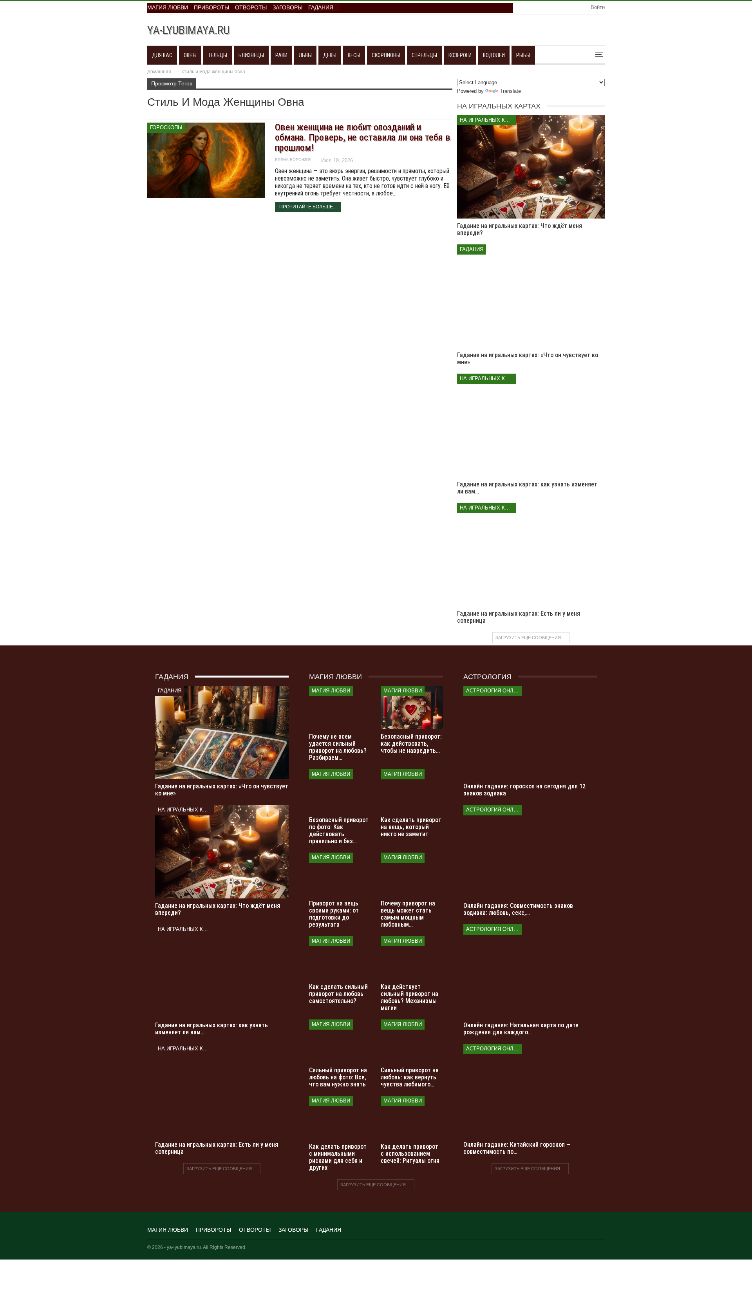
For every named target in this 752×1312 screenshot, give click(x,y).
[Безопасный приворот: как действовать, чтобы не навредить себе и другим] (412, 707)
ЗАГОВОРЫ (287, 7)
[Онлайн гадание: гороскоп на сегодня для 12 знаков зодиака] (530, 732)
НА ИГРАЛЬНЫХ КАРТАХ (488, 120)
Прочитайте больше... (307, 207)
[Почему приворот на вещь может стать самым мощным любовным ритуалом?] (412, 874)
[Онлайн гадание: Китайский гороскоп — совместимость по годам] (530, 1090)
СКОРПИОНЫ (386, 55)
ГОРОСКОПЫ (166, 127)
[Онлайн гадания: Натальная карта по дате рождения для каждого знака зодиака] (530, 971)
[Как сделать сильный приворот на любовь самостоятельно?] (340, 957)
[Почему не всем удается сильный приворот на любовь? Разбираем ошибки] (340, 707)
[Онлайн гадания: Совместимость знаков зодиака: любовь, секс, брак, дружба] (530, 851)
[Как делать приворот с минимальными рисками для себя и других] (340, 1117)
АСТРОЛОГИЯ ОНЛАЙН (494, 691)
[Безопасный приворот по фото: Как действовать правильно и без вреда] (340, 791)
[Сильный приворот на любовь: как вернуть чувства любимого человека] (412, 1041)
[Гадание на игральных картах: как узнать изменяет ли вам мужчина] (531, 425)
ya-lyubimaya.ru (188, 30)
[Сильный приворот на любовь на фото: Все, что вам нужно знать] (340, 1041)
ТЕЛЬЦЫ (217, 55)
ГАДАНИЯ (320, 7)
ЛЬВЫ (305, 55)
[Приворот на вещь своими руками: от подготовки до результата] (340, 874)
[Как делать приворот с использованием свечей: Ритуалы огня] (412, 1117)
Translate (510, 91)
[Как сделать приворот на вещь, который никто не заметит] (412, 791)
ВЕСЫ (354, 55)
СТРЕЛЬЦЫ (424, 55)
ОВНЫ (190, 55)
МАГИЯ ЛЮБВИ (167, 7)
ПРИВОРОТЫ (211, 7)
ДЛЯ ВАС (162, 55)
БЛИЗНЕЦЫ (251, 55)
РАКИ (281, 55)
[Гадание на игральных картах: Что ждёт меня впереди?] (531, 167)
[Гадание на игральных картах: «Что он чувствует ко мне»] (531, 296)
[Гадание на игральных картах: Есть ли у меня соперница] (531, 554)
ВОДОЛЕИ (494, 55)
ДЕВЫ (329, 55)
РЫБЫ (523, 55)
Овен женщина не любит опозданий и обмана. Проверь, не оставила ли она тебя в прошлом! (362, 137)
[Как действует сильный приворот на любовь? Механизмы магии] (412, 957)
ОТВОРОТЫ (251, 7)
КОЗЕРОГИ (460, 55)
